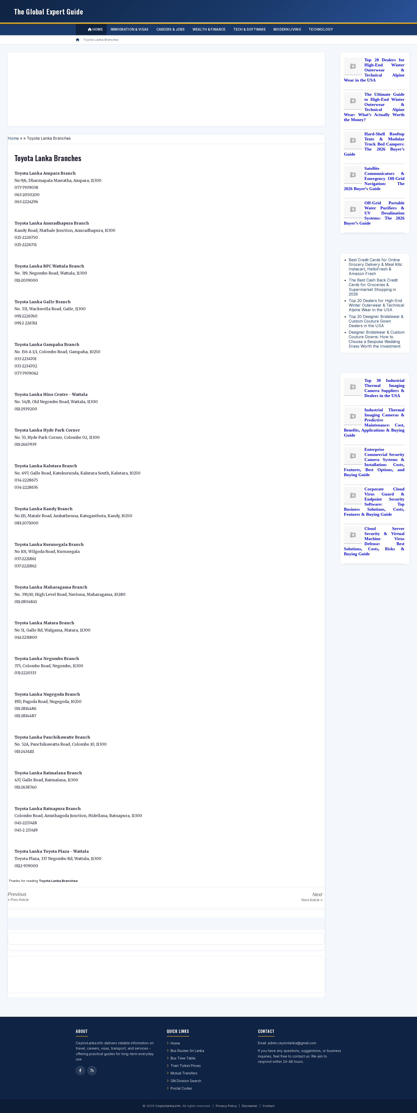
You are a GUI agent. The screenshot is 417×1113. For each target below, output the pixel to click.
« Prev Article (18, 900)
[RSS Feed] (92, 1070)
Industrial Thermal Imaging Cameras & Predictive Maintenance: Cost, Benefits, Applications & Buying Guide (374, 422)
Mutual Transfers (184, 1073)
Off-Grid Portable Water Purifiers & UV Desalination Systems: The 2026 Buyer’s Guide (374, 213)
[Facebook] (80, 1070)
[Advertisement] (156, 89)
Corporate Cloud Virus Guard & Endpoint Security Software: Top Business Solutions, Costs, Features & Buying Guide (374, 502)
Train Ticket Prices (186, 1066)
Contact (269, 1106)
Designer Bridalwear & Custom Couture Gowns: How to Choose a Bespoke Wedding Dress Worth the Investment (376, 339)
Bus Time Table (183, 1058)
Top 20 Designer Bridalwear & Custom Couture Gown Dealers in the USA (376, 321)
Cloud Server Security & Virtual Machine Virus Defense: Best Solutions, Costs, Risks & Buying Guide (374, 541)
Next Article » (311, 900)
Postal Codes (181, 1088)
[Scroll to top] (406, 1103)
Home (97, 29)
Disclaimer (249, 1106)
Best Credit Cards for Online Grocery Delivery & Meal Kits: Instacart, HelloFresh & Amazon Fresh (376, 266)
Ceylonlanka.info (168, 1106)
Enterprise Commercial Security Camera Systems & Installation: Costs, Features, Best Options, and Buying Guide (374, 462)
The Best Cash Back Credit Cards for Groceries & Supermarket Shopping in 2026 (373, 287)
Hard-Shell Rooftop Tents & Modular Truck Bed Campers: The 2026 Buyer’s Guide (374, 144)
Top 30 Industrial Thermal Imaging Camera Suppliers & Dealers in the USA (384, 388)
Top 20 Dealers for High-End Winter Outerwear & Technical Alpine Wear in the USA (374, 69)
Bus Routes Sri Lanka (187, 1051)
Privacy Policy (226, 1106)
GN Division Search (186, 1081)
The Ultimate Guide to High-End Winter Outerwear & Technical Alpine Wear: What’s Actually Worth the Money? (374, 107)
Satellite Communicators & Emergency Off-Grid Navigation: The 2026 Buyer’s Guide (374, 178)
